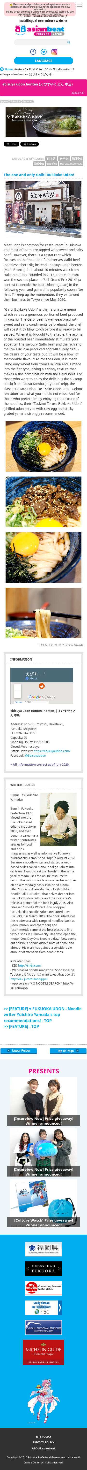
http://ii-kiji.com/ (29, 965)
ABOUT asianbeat (43, 1448)
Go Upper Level (18, 1051)
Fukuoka (15, 101)
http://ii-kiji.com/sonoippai (28, 979)
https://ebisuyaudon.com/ (52, 751)
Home (9, 69)
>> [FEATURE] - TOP (21, 1026)
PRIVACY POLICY (43, 1442)
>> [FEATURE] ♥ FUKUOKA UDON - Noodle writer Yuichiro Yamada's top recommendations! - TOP (43, 1014)
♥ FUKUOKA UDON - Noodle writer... (49, 69)
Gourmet (27, 101)
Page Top (68, 1051)
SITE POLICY (43, 1436)
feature (19, 69)
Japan (4, 101)
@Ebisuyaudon (35, 756)
